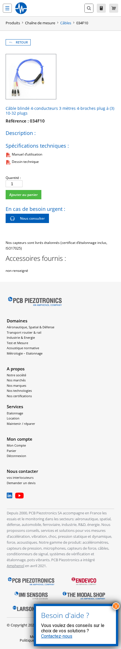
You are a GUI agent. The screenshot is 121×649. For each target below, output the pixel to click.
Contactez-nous (56, 636)
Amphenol (15, 565)
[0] (113, 8)
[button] (7, 8)
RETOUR (22, 42)
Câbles (65, 22)
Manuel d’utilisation (27, 154)
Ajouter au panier (23, 194)
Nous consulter (32, 218)
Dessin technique (25, 161)
